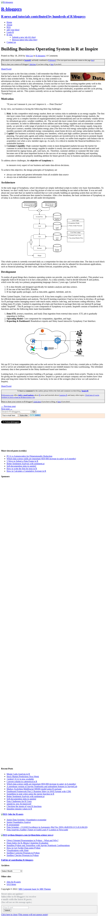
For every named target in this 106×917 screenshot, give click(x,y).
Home (9, 22)
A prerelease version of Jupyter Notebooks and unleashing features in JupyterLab (42, 786)
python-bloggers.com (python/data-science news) (30, 835)
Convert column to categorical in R (22, 781)
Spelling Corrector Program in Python (23, 853)
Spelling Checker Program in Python (23, 855)
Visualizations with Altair (18, 850)
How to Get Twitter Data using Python (23, 848)
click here (32, 64)
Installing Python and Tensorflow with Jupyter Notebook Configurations (38, 845)
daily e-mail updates (26, 395)
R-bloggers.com (7, 395)
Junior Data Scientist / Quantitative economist (26, 820)
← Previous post (8, 406)
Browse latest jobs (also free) (24, 40)
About (9, 25)
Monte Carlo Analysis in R (18, 774)
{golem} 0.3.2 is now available (20, 779)
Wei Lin (29, 56)
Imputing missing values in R (19, 809)
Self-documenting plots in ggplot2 (21, 466)
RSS (9, 27)
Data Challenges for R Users (19, 801)
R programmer (13, 825)
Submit (7, 910)
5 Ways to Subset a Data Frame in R (22, 461)
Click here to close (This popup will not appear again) (24, 914)
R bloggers (40, 56)
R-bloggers (52, 60)
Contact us (11, 42)
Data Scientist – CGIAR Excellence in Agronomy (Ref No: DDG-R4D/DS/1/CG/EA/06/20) (47, 827)
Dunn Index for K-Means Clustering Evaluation (27, 843)
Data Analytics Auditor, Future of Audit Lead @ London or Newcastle (37, 829)
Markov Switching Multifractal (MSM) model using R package (34, 789)
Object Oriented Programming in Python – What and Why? (32, 840)
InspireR (27, 60)
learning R (63, 395)
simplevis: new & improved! (19, 804)
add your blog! (13, 30)
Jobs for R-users (15, 814)
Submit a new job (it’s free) (24, 37)
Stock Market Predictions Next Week (23, 776)
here (92, 60)
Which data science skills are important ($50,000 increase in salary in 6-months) (41, 458)
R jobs (9, 35)
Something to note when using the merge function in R (30, 794)
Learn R (10, 32)
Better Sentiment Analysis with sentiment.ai (25, 463)
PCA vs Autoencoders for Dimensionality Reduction (29, 456)
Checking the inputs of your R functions (24, 806)
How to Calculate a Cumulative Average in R (26, 471)
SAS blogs (11, 884)
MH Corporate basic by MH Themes (35, 889)
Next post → (6, 409)
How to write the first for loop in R (22, 468)
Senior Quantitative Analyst (19, 822)
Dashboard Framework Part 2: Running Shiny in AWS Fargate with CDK (39, 791)
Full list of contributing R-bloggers (17, 860)
